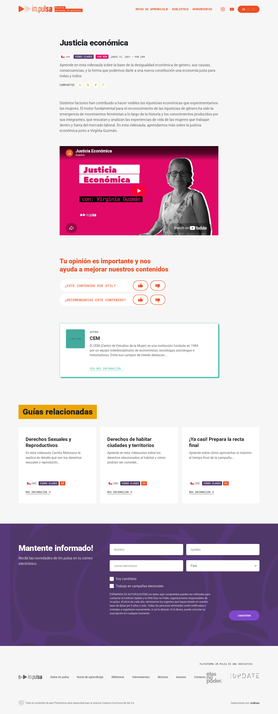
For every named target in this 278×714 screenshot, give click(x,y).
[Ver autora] (75, 338)
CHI (34, 483)
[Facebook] (96, 85)
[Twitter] (88, 85)
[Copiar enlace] (103, 84)
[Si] (140, 285)
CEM (142, 56)
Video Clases (83, 56)
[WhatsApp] (80, 85)
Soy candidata (126, 579)
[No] (157, 285)
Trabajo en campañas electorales (139, 586)
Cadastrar (244, 615)
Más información (36, 492)
